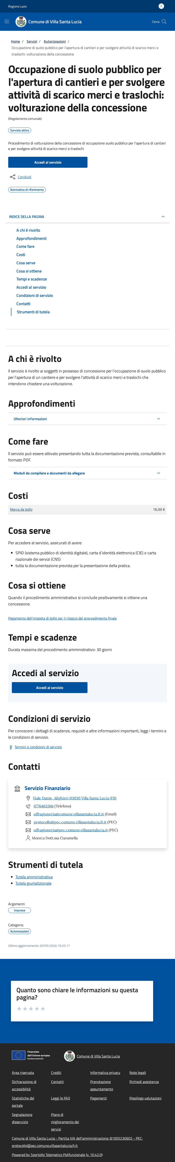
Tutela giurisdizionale (33, 883)
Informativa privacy (105, 1072)
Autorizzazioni (55, 41)
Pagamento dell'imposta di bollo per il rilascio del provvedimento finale (62, 618)
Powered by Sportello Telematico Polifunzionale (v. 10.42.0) (57, 1154)
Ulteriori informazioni (30, 418)
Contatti (57, 1081)
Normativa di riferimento (27, 189)
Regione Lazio (17, 6)
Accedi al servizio (48, 162)
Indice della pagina (26, 216)
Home (15, 41)
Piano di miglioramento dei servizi (65, 1122)
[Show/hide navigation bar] (7, 21)
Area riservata (23, 1072)
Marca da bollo (21, 509)
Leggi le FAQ (60, 1098)
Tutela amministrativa (34, 877)
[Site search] (164, 21)
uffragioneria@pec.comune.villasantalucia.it (71, 830)
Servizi (32, 41)
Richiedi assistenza (144, 1081)
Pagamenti (98, 1098)
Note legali (137, 1072)
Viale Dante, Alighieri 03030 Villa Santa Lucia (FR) (74, 798)
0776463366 (44, 806)
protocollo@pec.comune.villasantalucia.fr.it (70, 822)
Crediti (56, 1072)
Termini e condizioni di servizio (38, 747)
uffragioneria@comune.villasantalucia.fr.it (69, 814)
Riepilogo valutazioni (145, 1098)
